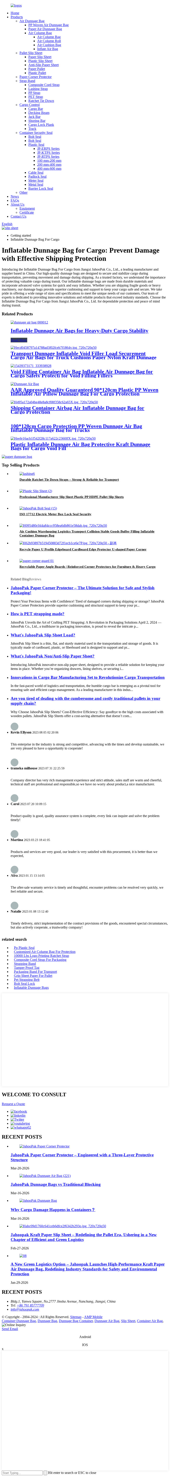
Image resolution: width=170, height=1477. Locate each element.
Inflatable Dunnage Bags (31, 987)
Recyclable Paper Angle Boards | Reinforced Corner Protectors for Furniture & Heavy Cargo (87, 566)
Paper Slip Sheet (39, 57)
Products (17, 17)
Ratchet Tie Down (41, 101)
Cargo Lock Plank (41, 125)
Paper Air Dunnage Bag (45, 29)
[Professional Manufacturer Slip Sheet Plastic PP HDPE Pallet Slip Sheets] (35, 491)
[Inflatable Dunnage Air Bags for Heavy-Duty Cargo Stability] (29, 322)
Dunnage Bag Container (76, 1321)
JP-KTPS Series (48, 152)
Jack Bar (34, 117)
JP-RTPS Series (48, 156)
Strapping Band (25, 964)
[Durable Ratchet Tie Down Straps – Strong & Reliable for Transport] (27, 474)
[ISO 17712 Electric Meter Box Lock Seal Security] (38, 508)
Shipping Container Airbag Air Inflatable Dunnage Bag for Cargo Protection (77, 410)
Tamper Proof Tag (26, 968)
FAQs (15, 200)
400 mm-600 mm (49, 168)
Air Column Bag (40, 33)
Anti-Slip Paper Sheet (43, 65)
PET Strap (35, 97)
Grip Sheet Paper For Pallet (33, 976)
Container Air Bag (150, 1321)
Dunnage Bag (47, 1321)
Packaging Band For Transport (35, 972)
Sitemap (75, 1317)
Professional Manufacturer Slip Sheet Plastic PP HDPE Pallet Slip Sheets (71, 497)
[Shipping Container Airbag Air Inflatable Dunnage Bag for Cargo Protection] (54, 402)
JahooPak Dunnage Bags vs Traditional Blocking (56, 1184)
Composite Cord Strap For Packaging (40, 960)
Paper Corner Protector (35, 77)
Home (15, 13)
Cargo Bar (35, 109)
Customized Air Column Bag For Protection (44, 952)
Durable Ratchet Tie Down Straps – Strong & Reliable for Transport (69, 479)
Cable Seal (35, 172)
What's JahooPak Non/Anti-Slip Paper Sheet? (53, 656)
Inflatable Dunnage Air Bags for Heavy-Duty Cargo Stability (79, 331)
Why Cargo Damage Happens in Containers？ (53, 1209)
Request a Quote (13, 1104)
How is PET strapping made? (37, 613)
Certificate (26, 212)
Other (23, 192)
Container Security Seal (35, 133)
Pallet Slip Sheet (30, 53)
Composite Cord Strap (44, 85)
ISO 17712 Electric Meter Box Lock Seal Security (55, 514)
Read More (19, 340)
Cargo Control (29, 105)
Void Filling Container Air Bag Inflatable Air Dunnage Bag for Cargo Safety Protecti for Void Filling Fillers (82, 374)
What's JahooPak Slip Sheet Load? (43, 635)
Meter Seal (35, 180)
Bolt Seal (34, 137)
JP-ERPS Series (48, 148)
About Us (17, 204)
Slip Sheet (128, 1321)
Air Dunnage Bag (31, 21)
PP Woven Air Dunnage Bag (48, 25)
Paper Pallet (36, 69)
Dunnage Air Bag (107, 1321)
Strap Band (27, 81)
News (15, 196)
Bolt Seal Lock (24, 983)
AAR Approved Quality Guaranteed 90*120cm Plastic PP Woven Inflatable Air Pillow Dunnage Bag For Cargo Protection (84, 392)
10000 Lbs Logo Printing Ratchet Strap (41, 956)
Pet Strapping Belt (26, 979)
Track (32, 129)
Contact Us (18, 216)
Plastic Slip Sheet (40, 61)
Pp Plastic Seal (24, 948)
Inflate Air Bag (47, 49)
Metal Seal (35, 184)
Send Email (10, 1329)
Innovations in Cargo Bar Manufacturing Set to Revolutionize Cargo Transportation (88, 677)
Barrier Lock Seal (40, 188)
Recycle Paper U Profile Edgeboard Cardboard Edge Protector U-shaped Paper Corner (83, 549)
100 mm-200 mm (49, 160)
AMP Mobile (93, 1317)
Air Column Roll (49, 41)
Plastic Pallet (37, 73)
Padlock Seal (37, 176)
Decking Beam (38, 113)
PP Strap (34, 93)
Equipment (27, 208)
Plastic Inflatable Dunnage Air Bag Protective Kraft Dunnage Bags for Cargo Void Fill (80, 446)
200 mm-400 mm (49, 164)
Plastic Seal (36, 144)
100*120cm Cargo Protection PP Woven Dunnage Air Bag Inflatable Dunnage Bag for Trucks (76, 428)
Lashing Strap (38, 89)
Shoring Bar (36, 121)
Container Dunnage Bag (19, 1321)
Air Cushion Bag (49, 45)
